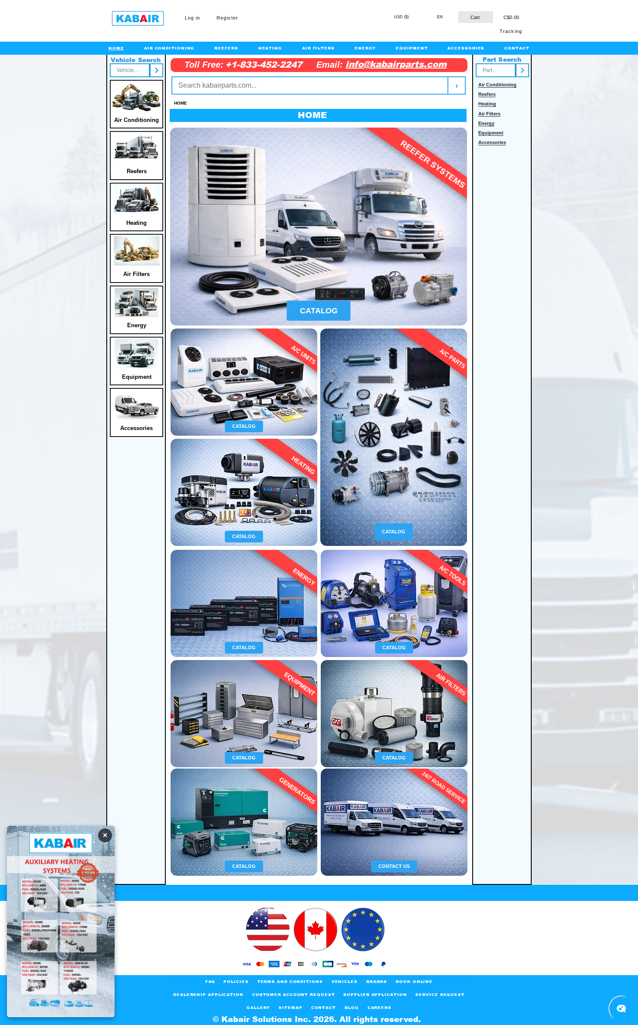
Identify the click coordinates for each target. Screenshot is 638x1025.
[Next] (156, 70)
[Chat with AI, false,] (621, 1008)
